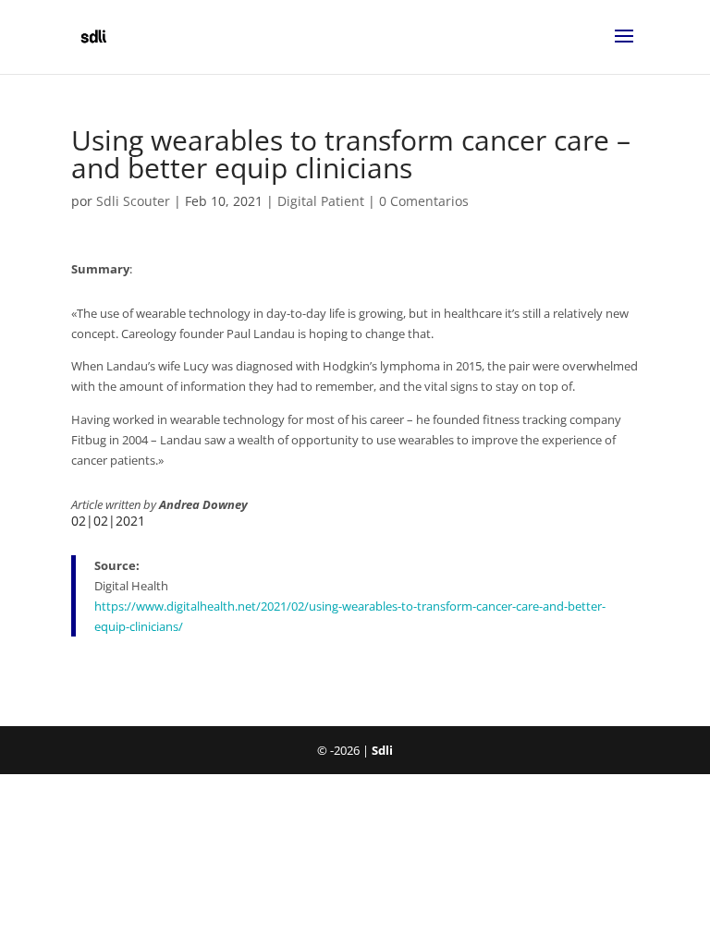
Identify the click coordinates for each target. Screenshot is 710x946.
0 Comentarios (424, 201)
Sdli (382, 750)
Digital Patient (320, 201)
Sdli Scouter (133, 201)
